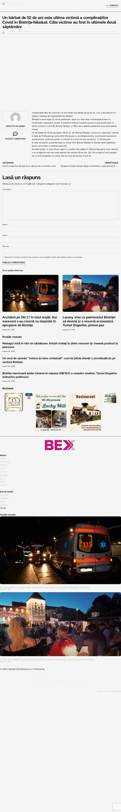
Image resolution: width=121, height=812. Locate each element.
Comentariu (7, 189)
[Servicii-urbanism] (28, 398)
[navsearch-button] (101, 5)
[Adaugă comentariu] (15, 134)
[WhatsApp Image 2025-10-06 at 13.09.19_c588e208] (85, 431)
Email (5, 235)
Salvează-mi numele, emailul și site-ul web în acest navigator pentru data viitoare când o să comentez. (43, 257)
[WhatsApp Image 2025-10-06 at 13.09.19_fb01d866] (51, 431)
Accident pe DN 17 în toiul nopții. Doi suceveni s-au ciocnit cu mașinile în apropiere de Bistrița (29, 321)
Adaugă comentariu (15, 139)
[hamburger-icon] (94, 6)
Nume (5, 224)
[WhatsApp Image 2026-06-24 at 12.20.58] (110, 402)
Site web (5, 246)
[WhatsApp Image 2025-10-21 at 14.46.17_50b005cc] (14, 410)
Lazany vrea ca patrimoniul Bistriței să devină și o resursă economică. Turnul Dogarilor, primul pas (89, 321)
